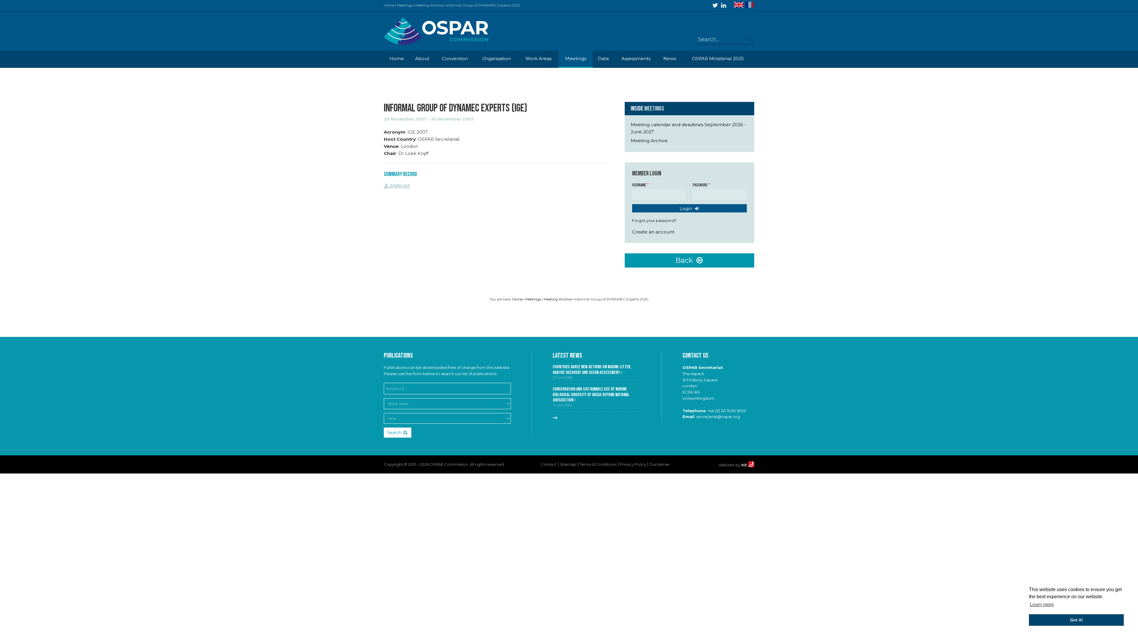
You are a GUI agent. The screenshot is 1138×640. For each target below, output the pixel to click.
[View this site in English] (739, 5)
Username (639, 185)
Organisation (496, 58)
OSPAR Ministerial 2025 (718, 58)
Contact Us (695, 356)
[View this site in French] (749, 5)
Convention (455, 58)
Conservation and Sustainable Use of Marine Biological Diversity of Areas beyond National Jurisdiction (591, 394)
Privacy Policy (633, 464)
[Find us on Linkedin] (723, 5)
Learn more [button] (1042, 604)
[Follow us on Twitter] (715, 5)
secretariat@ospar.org (718, 416)
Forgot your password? (654, 220)
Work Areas (538, 58)
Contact (549, 464)
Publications (398, 356)
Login (686, 208)
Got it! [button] (1076, 619)
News (669, 58)
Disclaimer (659, 464)
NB (744, 465)
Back (685, 260)
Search (394, 432)
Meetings (405, 5)
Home (389, 5)
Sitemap (568, 464)
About (422, 58)
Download (399, 186)
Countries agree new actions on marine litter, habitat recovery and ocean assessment (592, 369)
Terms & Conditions (598, 464)
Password (700, 185)
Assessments (635, 58)
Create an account (653, 232)
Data (603, 58)
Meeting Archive (429, 5)
